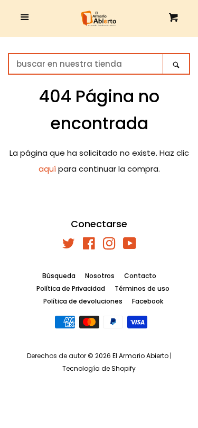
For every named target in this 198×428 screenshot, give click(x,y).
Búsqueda (59, 275)
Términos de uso (142, 288)
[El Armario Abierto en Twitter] (68, 245)
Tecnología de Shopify (99, 368)
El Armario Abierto (140, 355)
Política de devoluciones (82, 301)
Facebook (147, 301)
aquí (47, 168)
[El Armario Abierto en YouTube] (129, 245)
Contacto (140, 275)
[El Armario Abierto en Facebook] (89, 245)
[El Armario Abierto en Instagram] (109, 245)
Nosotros (100, 275)
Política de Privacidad (70, 288)
